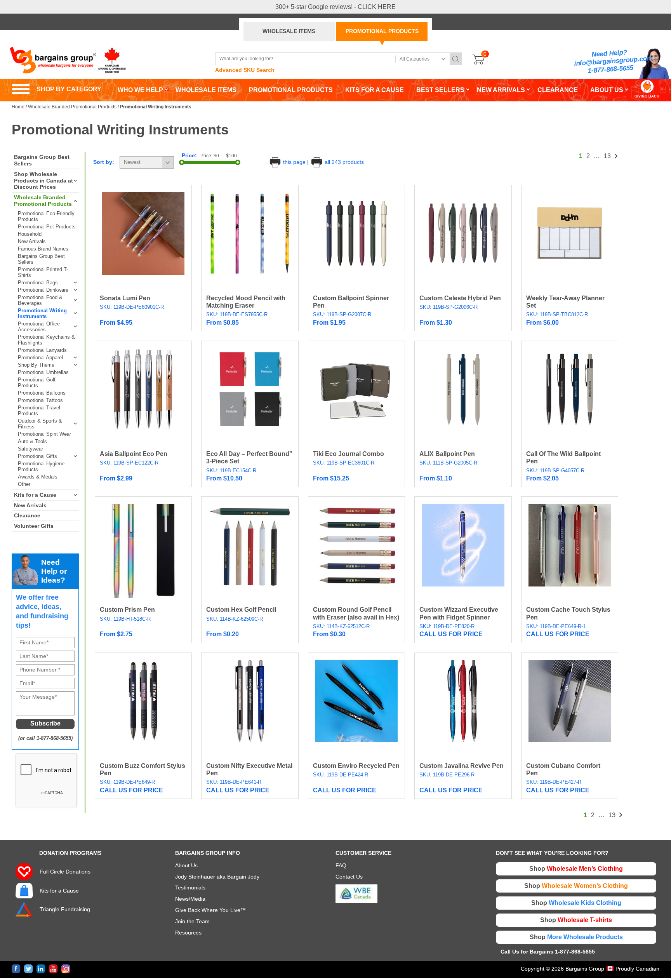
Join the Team (192, 921)
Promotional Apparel (40, 357)
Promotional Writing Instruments (42, 313)
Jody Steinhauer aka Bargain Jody (217, 877)
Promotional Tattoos (40, 400)
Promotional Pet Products (47, 227)
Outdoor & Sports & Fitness (40, 424)
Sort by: (103, 162)
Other (24, 484)
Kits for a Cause (35, 495)
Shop (576, 868)
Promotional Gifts (37, 456)
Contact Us (349, 877)
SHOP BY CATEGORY (56, 89)
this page (294, 162)
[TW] (28, 968)
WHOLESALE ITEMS (288, 31)
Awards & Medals (37, 477)
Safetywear (30, 449)
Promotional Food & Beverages (40, 300)
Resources (188, 932)
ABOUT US (606, 90)
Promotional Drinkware (43, 290)
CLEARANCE (557, 90)
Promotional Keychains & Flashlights (46, 340)
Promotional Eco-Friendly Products (46, 216)
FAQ (341, 865)
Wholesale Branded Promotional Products (72, 107)
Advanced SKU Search (245, 70)
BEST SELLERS (440, 90)
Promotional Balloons (42, 393)
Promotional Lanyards (42, 350)
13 (607, 155)
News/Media (190, 899)
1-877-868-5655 (610, 69)
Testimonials (190, 887)
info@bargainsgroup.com (613, 61)
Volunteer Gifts (34, 526)
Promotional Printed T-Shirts (43, 272)
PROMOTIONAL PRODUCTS (382, 31)
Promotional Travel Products (39, 410)
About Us (186, 865)
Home (18, 107)
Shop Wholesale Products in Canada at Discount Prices (43, 180)
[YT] (53, 968)
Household (30, 234)
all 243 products (343, 162)
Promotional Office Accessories (39, 326)
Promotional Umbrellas (43, 372)
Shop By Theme (36, 365)
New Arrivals (32, 241)
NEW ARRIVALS (501, 90)
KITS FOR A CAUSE (374, 90)
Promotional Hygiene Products (41, 466)
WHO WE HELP (140, 90)
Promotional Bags (38, 282)
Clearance (27, 515)
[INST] (65, 968)
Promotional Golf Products (37, 382)
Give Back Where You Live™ (210, 910)
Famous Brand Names (43, 249)
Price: (189, 155)
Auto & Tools (32, 441)
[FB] (16, 968)
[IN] (41, 968)
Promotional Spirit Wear (44, 434)
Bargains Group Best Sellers (42, 160)
